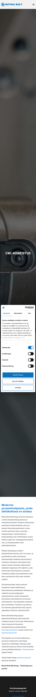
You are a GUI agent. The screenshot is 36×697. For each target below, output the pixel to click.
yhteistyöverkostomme (10, 630)
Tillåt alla (18, 375)
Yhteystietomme (28, 649)
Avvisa (18, 387)
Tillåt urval (18, 381)
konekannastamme (24, 657)
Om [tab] (29, 313)
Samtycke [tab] (6, 313)
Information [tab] (18, 313)
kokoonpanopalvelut (9, 633)
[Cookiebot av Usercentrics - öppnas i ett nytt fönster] (25, 307)
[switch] (31, 353)
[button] (33, 4)
